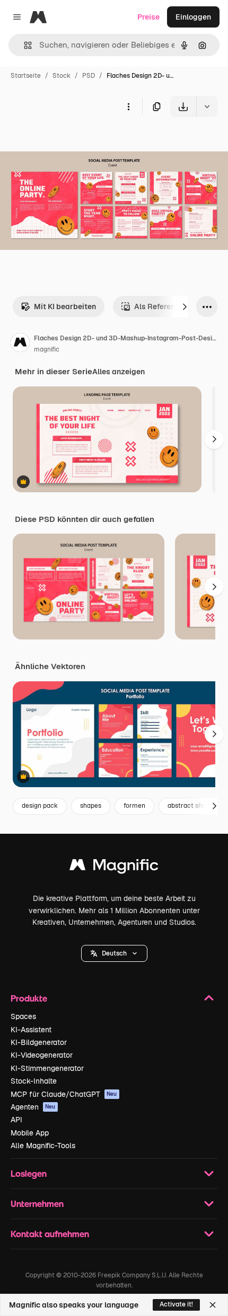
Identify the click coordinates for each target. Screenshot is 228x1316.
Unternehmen (37, 1203)
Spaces (23, 1016)
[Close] (212, 1305)
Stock (61, 75)
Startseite (26, 75)
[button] (114, 953)
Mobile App (30, 1133)
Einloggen (193, 17)
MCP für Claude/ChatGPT (64, 1094)
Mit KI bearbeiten (65, 306)
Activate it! (176, 1304)
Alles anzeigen (118, 371)
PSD (88, 75)
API (16, 1119)
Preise (148, 17)
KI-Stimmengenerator (47, 1068)
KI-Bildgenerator (39, 1042)
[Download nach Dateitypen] (206, 106)
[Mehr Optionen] (128, 106)
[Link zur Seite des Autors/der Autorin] (20, 344)
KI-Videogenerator (42, 1055)
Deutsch (114, 953)
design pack (40, 805)
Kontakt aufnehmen (50, 1233)
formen (134, 805)
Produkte (29, 998)
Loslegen (29, 1173)
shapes (90, 805)
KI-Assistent (31, 1029)
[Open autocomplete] (23, 45)
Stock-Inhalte (34, 1081)
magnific (46, 349)
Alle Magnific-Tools (43, 1145)
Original (68, 142)
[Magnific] (114, 867)
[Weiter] (184, 306)
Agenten (33, 1107)
